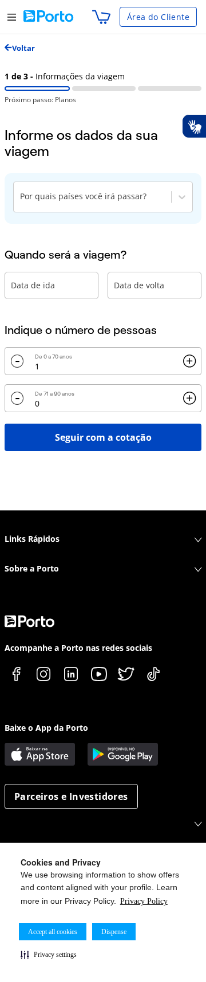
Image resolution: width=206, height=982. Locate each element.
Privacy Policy (144, 901)
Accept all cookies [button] (52, 932)
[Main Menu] (12, 17)
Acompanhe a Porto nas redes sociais (78, 647)
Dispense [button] (113, 932)
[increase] (189, 361)
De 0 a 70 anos (53, 356)
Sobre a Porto (32, 568)
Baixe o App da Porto (46, 727)
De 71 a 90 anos (54, 394)
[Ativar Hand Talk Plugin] (194, 126)
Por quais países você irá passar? (83, 196)
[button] (48, 954)
